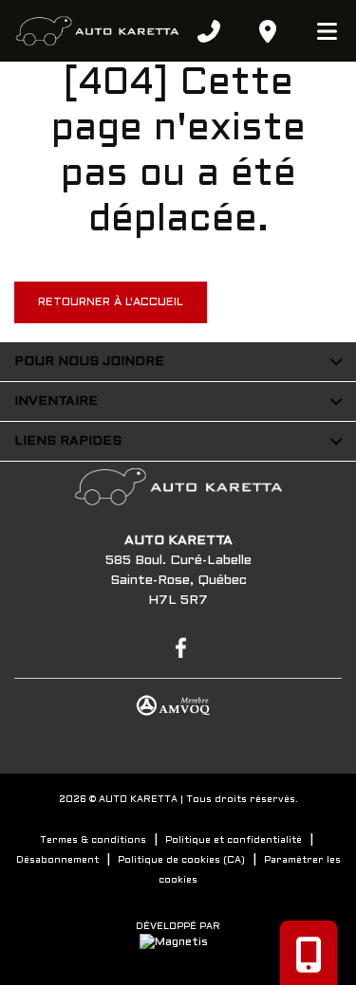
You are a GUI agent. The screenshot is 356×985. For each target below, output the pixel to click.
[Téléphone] (208, 31)
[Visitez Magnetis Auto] (178, 942)
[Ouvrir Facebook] (178, 646)
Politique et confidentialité (233, 840)
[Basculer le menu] (319, 31)
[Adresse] (267, 31)
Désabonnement (57, 860)
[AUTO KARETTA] (97, 31)
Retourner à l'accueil (110, 302)
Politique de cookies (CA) (181, 860)
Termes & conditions (93, 840)
